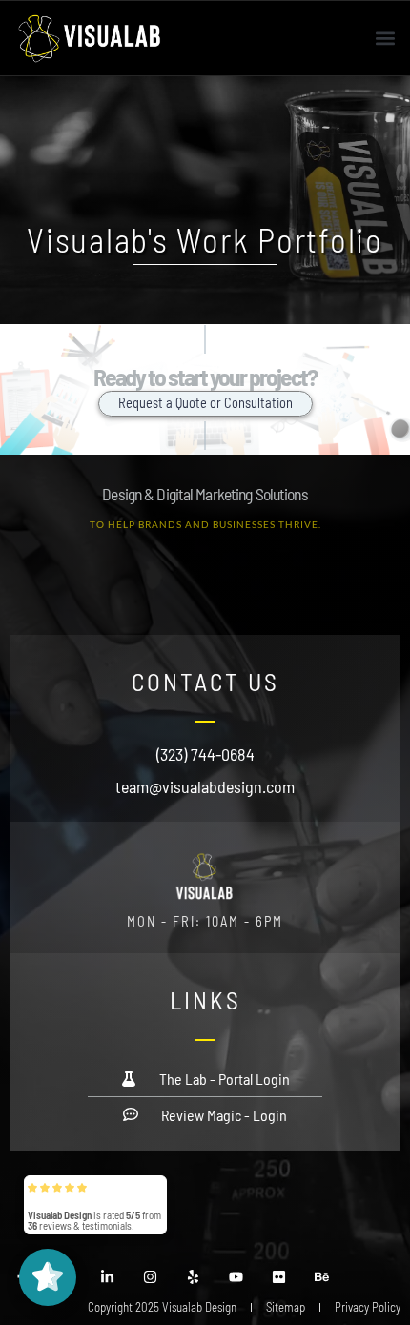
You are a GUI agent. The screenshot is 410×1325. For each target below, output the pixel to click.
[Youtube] (236, 1277)
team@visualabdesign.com (205, 786)
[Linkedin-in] (107, 1277)
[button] (384, 37)
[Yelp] (193, 1277)
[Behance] (322, 1277)
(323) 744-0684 (205, 754)
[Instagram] (150, 1277)
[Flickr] (279, 1277)
